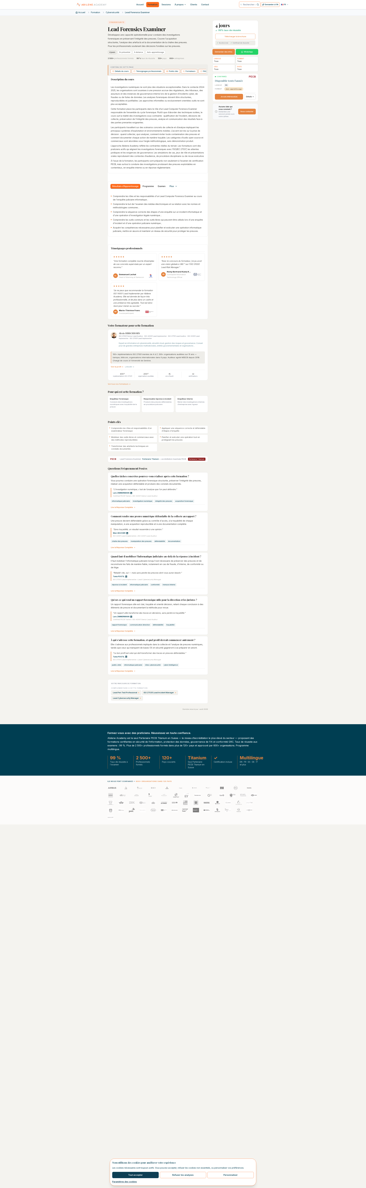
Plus (172, 186)
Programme (148, 186)
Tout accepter (135, 1175)
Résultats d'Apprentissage (125, 186)
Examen (162, 186)
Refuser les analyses (183, 1175)
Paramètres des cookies (124, 1181)
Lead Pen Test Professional (126, 692)
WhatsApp (248, 52)
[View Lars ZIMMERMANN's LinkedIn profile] (131, 493)
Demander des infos (223, 52)
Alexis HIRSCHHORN (129, 333)
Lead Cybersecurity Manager (127, 698)
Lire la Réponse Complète (122, 507)
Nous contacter (246, 111)
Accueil (81, 12)
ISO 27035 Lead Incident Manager (160, 692)
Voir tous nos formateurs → (119, 384)
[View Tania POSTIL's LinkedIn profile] (126, 577)
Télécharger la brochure (235, 36)
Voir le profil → (117, 367)
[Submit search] (257, 5)
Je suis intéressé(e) (229, 97)
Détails (249, 97)
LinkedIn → (129, 367)
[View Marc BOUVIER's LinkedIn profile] (127, 533)
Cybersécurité (112, 12)
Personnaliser (230, 1175)
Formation (95, 12)
